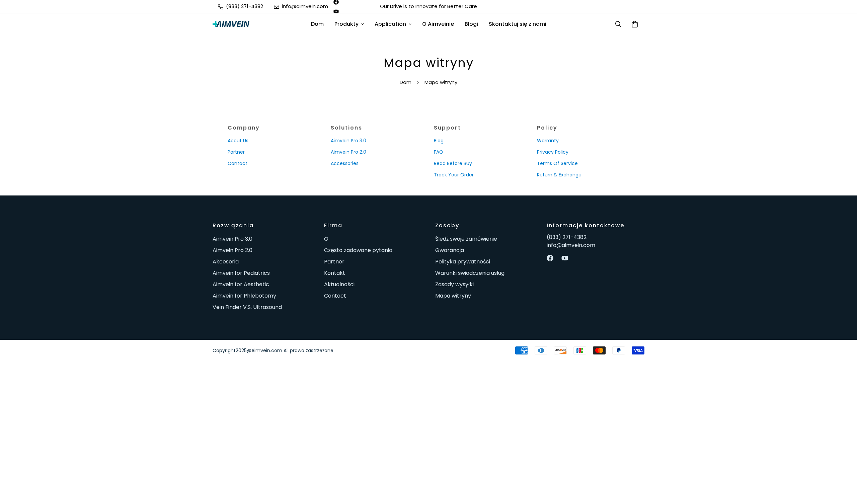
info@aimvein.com (571, 245)
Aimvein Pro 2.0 (348, 152)
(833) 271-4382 (567, 237)
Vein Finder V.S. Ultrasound (247, 307)
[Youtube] (336, 11)
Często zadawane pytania (358, 250)
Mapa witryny (453, 296)
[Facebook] (550, 258)
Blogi (471, 24)
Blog (439, 140)
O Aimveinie (438, 24)
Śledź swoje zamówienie (466, 239)
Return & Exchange (559, 174)
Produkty (346, 24)
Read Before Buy (453, 163)
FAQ (438, 152)
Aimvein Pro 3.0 (348, 140)
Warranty (548, 140)
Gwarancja (449, 250)
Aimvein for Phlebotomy (244, 296)
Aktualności (339, 284)
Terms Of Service (557, 163)
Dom (317, 24)
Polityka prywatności (462, 261)
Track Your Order (454, 174)
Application (390, 24)
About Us (238, 140)
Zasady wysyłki (454, 284)
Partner (236, 152)
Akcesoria (226, 261)
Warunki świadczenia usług (469, 273)
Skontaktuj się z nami (517, 24)
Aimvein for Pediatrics (241, 273)
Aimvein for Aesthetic (241, 284)
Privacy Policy (552, 152)
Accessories (345, 163)
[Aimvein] (231, 24)
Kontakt (334, 273)
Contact (237, 163)
